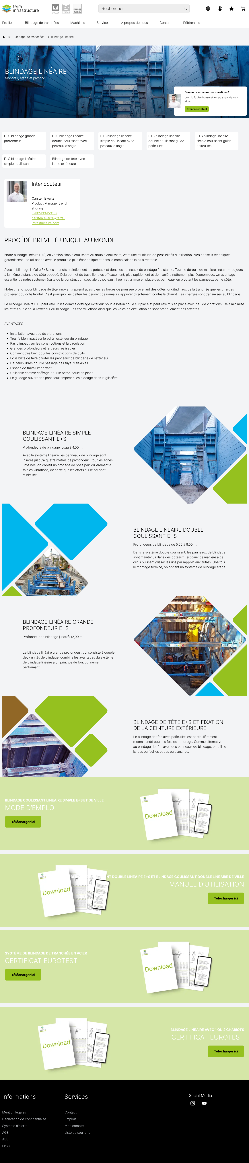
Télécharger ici (23, 822)
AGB (5, 1132)
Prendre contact (197, 109)
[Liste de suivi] (231, 8)
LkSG (6, 1146)
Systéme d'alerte (14, 1126)
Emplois (70, 1119)
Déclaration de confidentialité (24, 1119)
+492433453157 (44, 213)
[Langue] (208, 8)
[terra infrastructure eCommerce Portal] (20, 9)
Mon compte (74, 1126)
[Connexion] (219, 8)
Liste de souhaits (77, 1132)
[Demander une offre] (243, 8)
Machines (77, 23)
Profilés (7, 23)
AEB (5, 1139)
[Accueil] (4, 36)
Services (103, 23)
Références (191, 23)
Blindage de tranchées (42, 23)
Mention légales (14, 1112)
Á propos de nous (134, 23)
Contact (165, 23)
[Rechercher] (186, 8)
